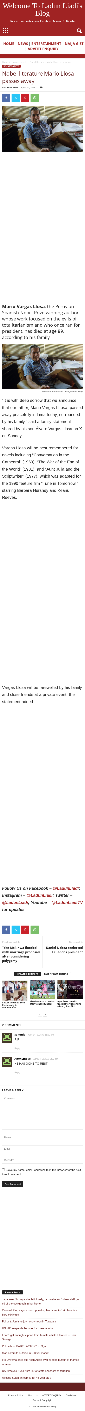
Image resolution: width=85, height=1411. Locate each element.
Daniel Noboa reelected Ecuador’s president (64, 950)
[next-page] (45, 1014)
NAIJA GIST (74, 43)
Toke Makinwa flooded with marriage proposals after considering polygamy (21, 954)
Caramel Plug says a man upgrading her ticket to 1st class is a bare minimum (39, 1312)
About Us (33, 1395)
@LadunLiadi (66, 888)
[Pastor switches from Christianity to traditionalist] (15, 990)
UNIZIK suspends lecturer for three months (27, 1328)
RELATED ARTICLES (27, 974)
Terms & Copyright (42, 1400)
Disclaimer (71, 1395)
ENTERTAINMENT (46, 43)
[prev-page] (40, 1014)
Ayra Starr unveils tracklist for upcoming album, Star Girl (69, 1004)
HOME (8, 43)
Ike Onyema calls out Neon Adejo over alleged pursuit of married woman (40, 1362)
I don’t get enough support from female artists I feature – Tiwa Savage (39, 1337)
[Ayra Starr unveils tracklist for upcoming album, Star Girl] (70, 990)
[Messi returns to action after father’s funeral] (42, 990)
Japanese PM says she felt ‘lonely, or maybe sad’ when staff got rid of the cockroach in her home (40, 1301)
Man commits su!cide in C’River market (25, 1353)
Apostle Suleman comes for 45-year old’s (26, 1377)
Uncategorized (19, 62)
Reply (17, 1048)
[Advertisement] (42, 198)
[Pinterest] (25, 98)
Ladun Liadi (11, 87)
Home (5, 62)
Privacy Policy (15, 1395)
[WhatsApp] (35, 98)
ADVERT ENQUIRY (44, 48)
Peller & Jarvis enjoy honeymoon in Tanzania (29, 1321)
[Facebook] (6, 98)
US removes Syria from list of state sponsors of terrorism (36, 1370)
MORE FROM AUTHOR (56, 974)
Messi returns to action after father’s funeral (42, 1002)
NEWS (23, 43)
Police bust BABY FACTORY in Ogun (24, 1346)
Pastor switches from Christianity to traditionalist (13, 1005)
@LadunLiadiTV (67, 902)
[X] (16, 98)
